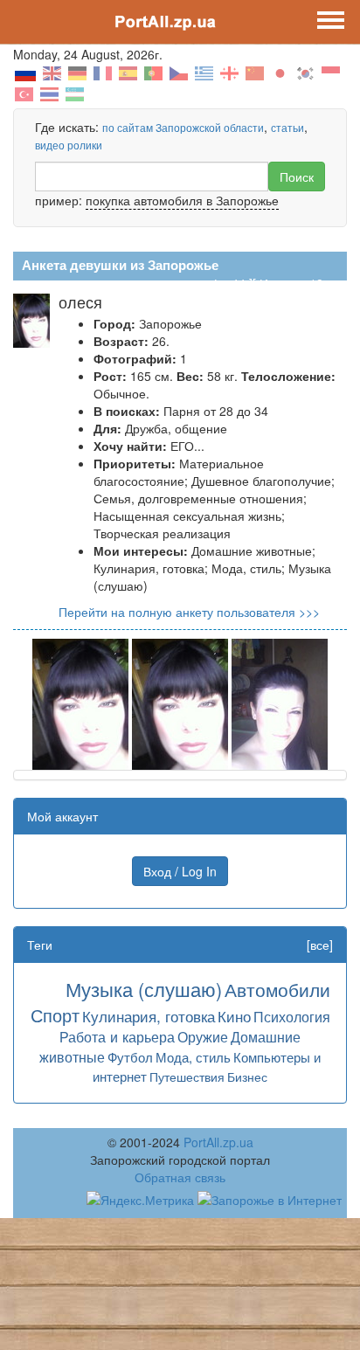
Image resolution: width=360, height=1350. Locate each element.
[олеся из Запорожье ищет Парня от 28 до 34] (80, 702)
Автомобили (277, 989)
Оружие (202, 1036)
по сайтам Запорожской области (183, 127)
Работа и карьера (117, 1036)
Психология (291, 1016)
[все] (320, 944)
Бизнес (247, 1076)
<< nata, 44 (214, 283)
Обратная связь (180, 1177)
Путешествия (187, 1076)
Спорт (55, 1015)
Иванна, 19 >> (300, 283)
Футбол (130, 1057)
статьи (287, 127)
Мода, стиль (193, 1057)
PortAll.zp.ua (218, 1142)
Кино (234, 1016)
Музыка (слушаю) (144, 988)
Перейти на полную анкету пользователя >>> (189, 611)
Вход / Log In (180, 871)
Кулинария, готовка (148, 1016)
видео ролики (68, 144)
